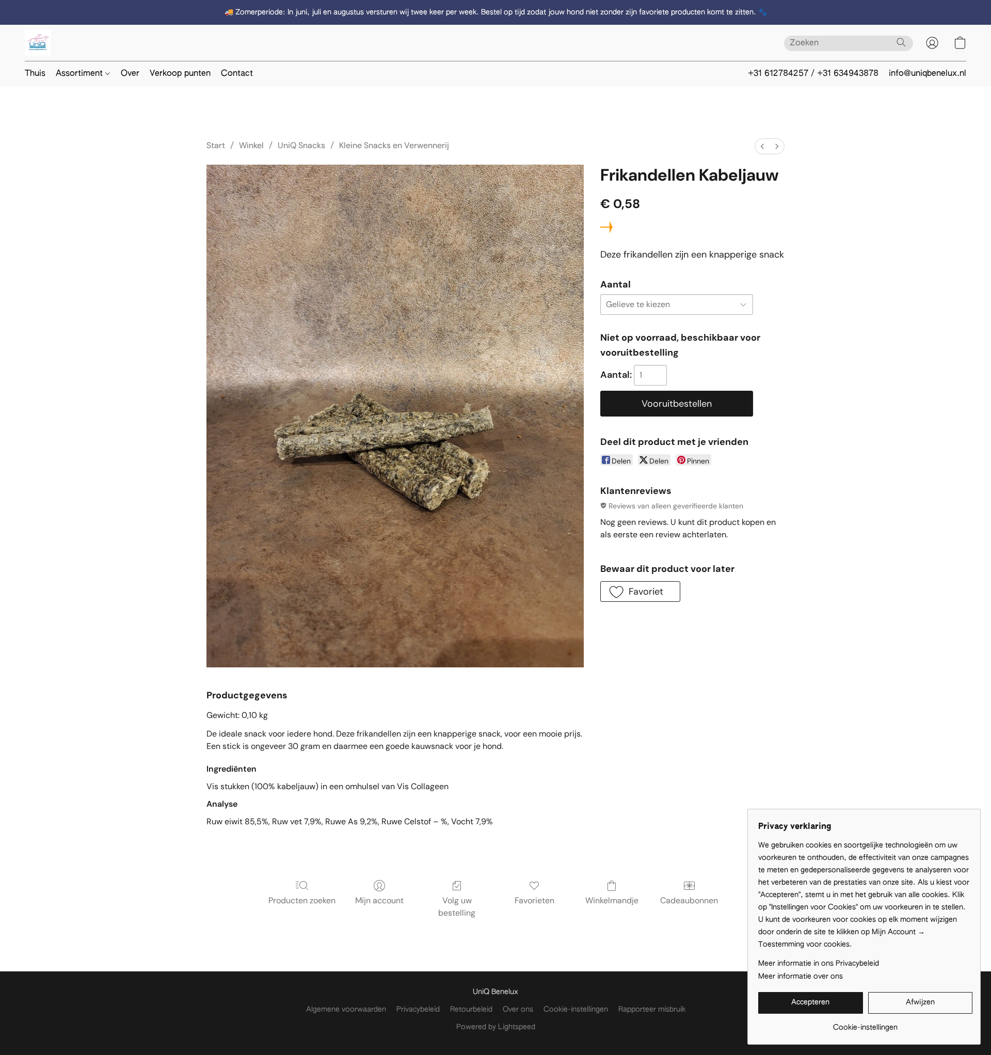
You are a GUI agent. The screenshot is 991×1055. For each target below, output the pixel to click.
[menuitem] (762, 146)
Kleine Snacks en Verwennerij (394, 145)
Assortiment (80, 74)
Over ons (518, 1009)
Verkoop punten (180, 74)
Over (130, 74)
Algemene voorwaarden (346, 1009)
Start (215, 145)
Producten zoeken (301, 900)
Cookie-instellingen (576, 1009)
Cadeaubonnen (689, 900)
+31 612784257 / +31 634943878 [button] (813, 74)
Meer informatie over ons (800, 976)
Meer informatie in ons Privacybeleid (818, 963)
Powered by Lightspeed (495, 1027)
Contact (237, 74)
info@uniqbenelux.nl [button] (927, 74)
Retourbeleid (471, 1009)
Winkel (251, 145)
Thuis (35, 74)
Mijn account (379, 900)
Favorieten (534, 900)
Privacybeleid (418, 1009)
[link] (865, 1024)
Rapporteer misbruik (651, 1009)
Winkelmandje (611, 900)
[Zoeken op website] (901, 42)
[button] (38, 43)
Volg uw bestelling (456, 906)
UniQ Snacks (301, 145)
